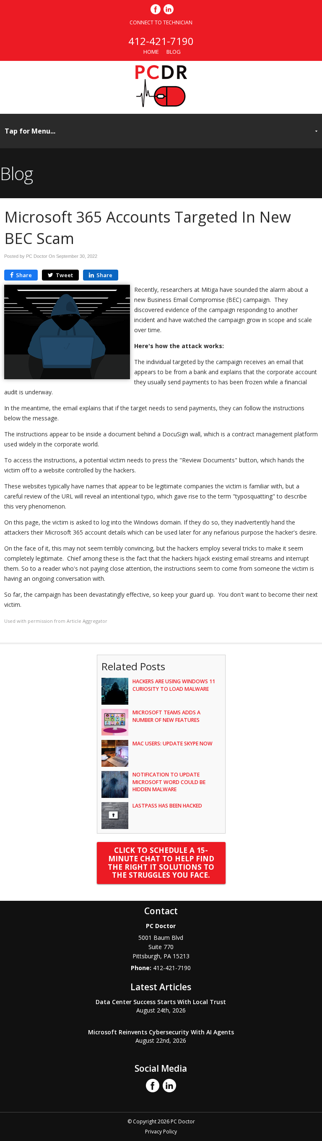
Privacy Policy (161, 1131)
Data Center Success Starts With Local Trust (161, 1002)
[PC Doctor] (161, 104)
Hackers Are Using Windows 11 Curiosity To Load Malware (173, 685)
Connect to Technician (161, 22)
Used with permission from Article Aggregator (55, 621)
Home (151, 51)
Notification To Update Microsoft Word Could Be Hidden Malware (168, 781)
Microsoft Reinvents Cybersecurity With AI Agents (161, 1032)
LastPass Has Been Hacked (167, 805)
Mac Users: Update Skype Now (172, 743)
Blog (173, 51)
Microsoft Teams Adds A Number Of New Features (166, 716)
